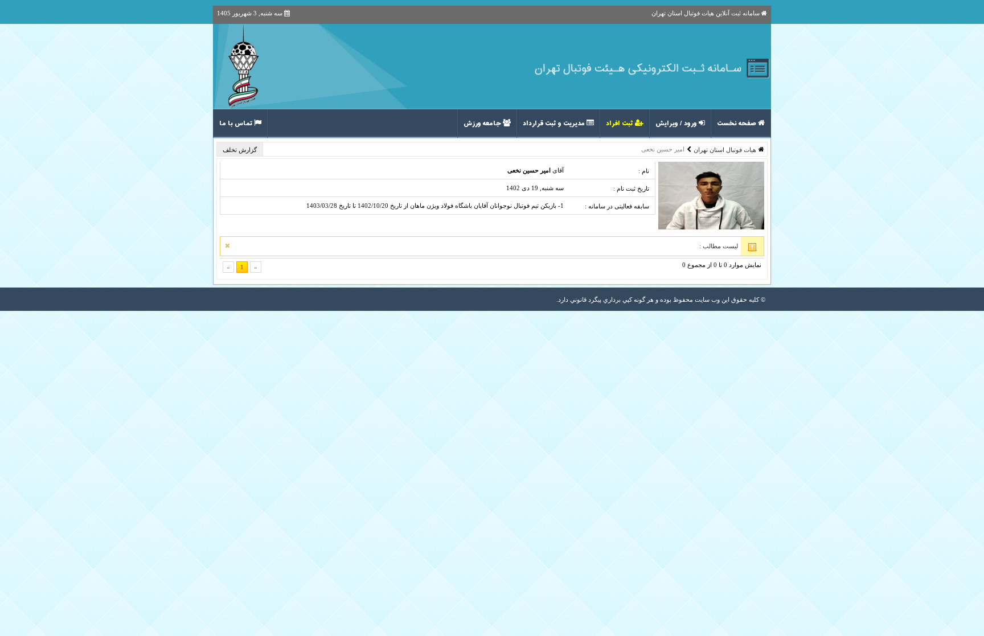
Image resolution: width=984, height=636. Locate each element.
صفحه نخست (737, 123)
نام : (643, 170)
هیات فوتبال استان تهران (725, 149)
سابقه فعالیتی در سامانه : (617, 206)
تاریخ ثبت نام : (631, 188)
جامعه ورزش (483, 123)
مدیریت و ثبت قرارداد (555, 123)
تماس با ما (236, 123)
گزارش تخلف (241, 149)
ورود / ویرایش (677, 123)
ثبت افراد (620, 123)
